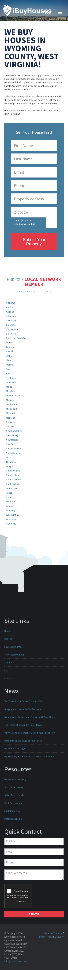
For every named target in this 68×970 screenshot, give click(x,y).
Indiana (9, 364)
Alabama (10, 302)
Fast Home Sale (12, 810)
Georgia (10, 347)
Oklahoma (11, 461)
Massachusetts (14, 395)
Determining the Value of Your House (23, 740)
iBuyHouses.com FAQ (15, 779)
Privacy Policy (45, 936)
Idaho (9, 355)
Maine (9, 386)
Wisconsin (11, 519)
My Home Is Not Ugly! (15, 748)
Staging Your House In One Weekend (23, 709)
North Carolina (13, 448)
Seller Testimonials (14, 795)
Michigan (10, 400)
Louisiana (11, 382)
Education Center (13, 646)
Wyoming (11, 523)
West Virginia (13, 514)
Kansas (10, 373)
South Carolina (13, 479)
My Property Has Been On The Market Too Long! (29, 756)
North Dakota (13, 453)
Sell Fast (8, 638)
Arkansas (11, 316)
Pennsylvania (13, 470)
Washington (12, 510)
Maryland (11, 391)
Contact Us (10, 678)
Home (7, 631)
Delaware (11, 333)
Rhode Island (13, 475)
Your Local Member (14, 654)
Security (59, 936)
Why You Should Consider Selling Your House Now (29, 732)
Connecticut (12, 329)
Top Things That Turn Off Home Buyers (24, 724)
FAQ (6, 670)
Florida (9, 342)
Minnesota (11, 404)
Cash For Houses (13, 803)
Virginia (10, 506)
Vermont (10, 501)
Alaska (9, 307)
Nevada (10, 426)
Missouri (10, 413)
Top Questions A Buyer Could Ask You (23, 701)
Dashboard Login (13, 818)
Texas (9, 492)
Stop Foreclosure (13, 787)
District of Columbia (16, 338)
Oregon (10, 466)
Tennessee (12, 488)
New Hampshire (14, 430)
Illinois (9, 360)
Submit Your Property (34, 241)
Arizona (10, 311)
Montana (10, 417)
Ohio (8, 457)
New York (11, 444)
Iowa (8, 369)
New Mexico (12, 439)
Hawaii (9, 351)
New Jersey (12, 435)
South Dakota (13, 484)
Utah (8, 497)
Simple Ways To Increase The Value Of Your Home (29, 717)
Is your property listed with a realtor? (24, 222)
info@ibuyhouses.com (16, 961)
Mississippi (12, 408)
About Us (9, 662)
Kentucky (11, 378)
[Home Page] (27, 10)
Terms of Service (53, 933)
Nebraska (11, 422)
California (11, 320)
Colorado (11, 324)
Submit (34, 914)
